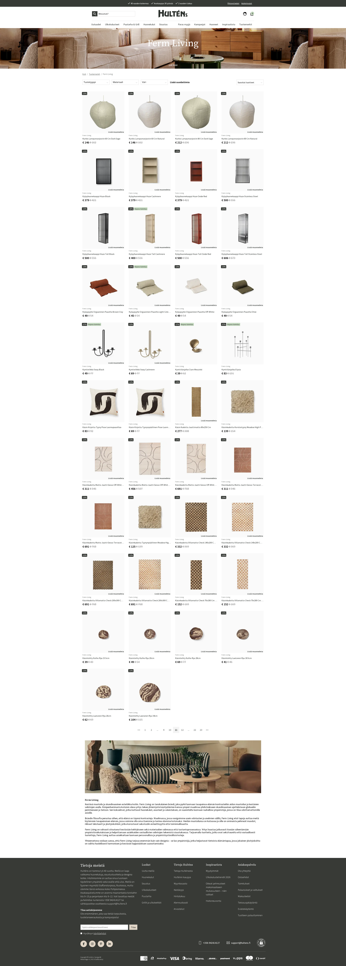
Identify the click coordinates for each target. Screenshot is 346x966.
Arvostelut (179, 908)
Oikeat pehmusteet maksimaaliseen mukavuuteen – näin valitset (216, 889)
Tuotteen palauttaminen (250, 915)
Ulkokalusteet (149, 889)
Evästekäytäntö (246, 908)
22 (195, 729)
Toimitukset (243, 883)
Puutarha (146, 896)
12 (182, 729)
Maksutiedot (244, 896)
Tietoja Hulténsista (183, 870)
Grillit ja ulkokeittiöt (151, 902)
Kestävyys (179, 889)
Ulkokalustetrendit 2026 (218, 877)
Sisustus (146, 883)
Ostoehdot (243, 877)
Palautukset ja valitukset (250, 889)
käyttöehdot (100, 933)
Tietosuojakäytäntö (247, 902)
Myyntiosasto (180, 883)
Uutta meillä (148, 870)
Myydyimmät (212, 870)
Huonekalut (148, 877)
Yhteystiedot (233, 3)
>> (207, 729)
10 (170, 729)
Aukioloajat (246, 3)
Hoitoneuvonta (213, 900)
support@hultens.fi (117, 903)
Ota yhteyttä (244, 870)
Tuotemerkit (94, 74)
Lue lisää (173, 64)
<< (138, 729)
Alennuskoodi (181, 902)
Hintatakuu (179, 896)
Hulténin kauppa (182, 877)
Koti (84, 74)
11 (176, 729)
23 (201, 729)
